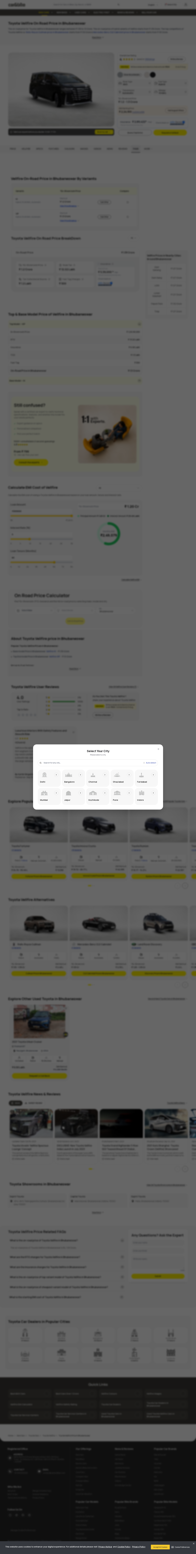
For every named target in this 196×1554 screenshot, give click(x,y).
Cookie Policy (123, 1546)
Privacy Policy (138, 1546)
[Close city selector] (158, 749)
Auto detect (151, 763)
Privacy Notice (105, 1546)
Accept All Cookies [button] (160, 1547)
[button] (180, 1547)
